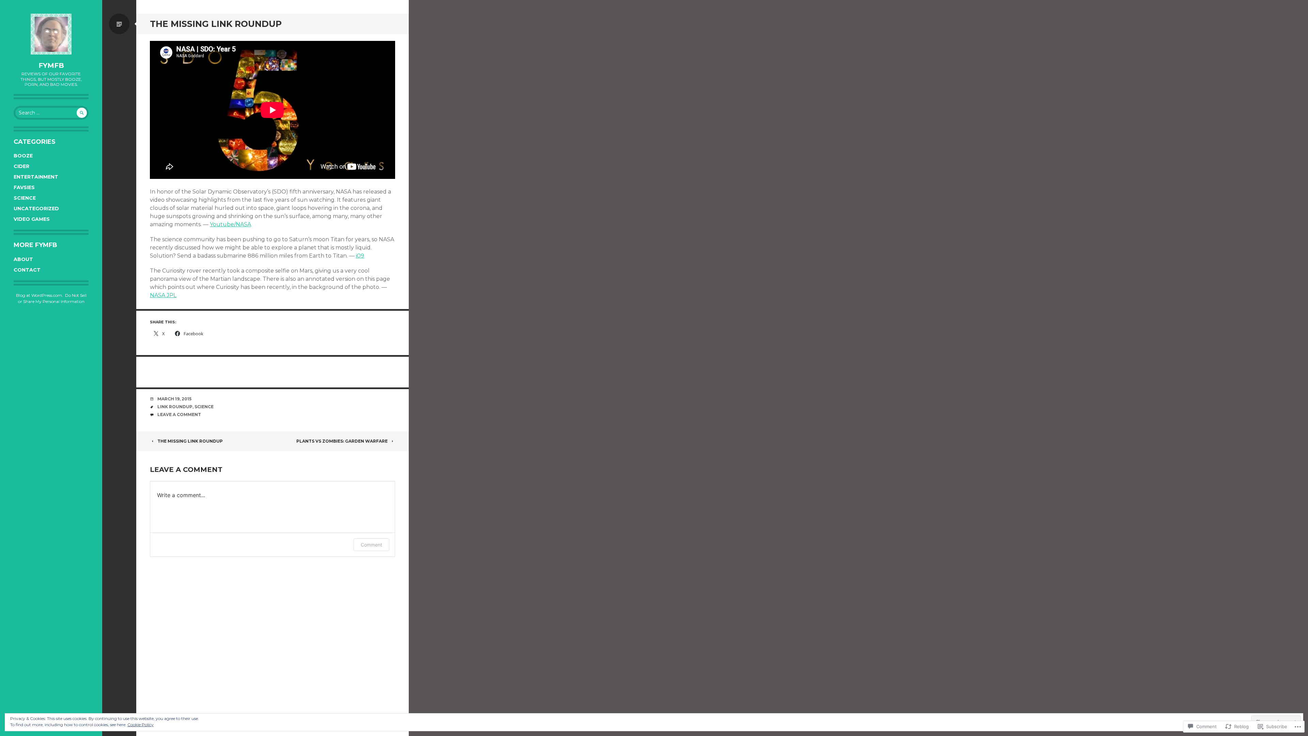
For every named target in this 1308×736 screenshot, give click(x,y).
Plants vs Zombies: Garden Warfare (342, 441)
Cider (21, 166)
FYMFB (51, 65)
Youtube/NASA (230, 224)
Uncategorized (36, 208)
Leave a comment (179, 414)
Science (25, 198)
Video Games (32, 219)
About (23, 259)
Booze (23, 156)
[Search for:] (51, 113)
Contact (27, 270)
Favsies (24, 187)
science (204, 406)
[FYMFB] (51, 34)
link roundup (174, 406)
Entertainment (36, 177)
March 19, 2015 (174, 398)
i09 (360, 255)
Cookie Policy (140, 724)
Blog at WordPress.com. (39, 295)
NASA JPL (163, 295)
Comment (371, 545)
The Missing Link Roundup (190, 441)
